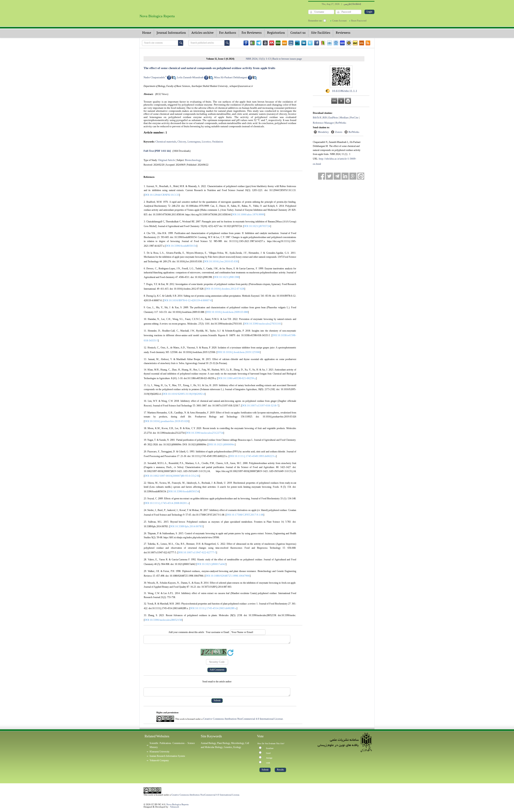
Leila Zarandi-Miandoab (190, 77)
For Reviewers (252, 33)
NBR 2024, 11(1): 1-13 (258, 58)
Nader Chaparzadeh (154, 77)
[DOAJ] (278, 43)
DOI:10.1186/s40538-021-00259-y (237, 378)
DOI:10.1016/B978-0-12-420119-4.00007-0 (188, 300)
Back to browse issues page (287, 58)
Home (146, 33)
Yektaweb (174, 807)
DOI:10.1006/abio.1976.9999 (248, 214)
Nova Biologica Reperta (177, 804)
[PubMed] (291, 43)
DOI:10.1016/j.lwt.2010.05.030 (221, 261)
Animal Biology (208, 743)
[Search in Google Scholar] (169, 78)
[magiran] (323, 43)
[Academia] (265, 43)
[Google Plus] (352, 176)
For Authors (227, 33)
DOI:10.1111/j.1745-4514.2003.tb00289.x (213, 608)
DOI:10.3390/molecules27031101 (262, 323)
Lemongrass (194, 141)
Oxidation (217, 141)
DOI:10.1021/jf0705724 (257, 226)
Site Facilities (320, 33)
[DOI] (284, 43)
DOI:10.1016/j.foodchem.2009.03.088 (227, 311)
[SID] (342, 43)
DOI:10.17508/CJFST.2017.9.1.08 (244, 514)
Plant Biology (223, 743)
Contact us (298, 33)
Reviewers (343, 33)
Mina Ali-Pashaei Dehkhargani (230, 77)
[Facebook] (316, 43)
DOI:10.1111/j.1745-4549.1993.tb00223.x (252, 456)
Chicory (181, 141)
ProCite (354, 117)
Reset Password (358, 20)
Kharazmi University (159, 751)
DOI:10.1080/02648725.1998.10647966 (227, 575)
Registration (276, 33)
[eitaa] (360, 176)
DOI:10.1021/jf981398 (226, 277)
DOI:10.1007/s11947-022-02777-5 (197, 552)
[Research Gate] (252, 43)
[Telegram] (258, 43)
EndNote (333, 117)
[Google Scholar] (246, 43)
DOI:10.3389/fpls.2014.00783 (186, 526)
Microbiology (237, 743)
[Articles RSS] (368, 43)
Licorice (206, 141)
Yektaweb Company (159, 760)
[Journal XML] (361, 43)
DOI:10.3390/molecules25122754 (204, 432)
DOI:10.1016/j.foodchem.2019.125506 (238, 352)
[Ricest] (348, 43)
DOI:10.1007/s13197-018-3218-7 (260, 405)
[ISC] (355, 43)
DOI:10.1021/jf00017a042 (211, 564)
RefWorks (341, 122)
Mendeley (323, 131)
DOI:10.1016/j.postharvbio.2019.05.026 (167, 421)
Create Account (339, 20)
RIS (325, 117)
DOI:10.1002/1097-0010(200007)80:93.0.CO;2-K (172, 475)
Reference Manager (323, 122)
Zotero (338, 131)
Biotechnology (193, 160)
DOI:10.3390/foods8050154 (181, 245)
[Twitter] (310, 43)
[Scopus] (297, 43)
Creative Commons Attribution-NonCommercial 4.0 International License (243, 718)
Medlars (344, 117)
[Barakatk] (335, 43)
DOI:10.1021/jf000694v (221, 444)
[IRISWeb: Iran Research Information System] (329, 43)
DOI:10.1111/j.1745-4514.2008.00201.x (167, 503)
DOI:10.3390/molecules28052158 (163, 619)
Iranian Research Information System (167, 756)
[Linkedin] (303, 43)
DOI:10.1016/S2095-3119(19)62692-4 (184, 393)
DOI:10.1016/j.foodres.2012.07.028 (224, 288)
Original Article (166, 160)
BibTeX (317, 117)
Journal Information (171, 33)
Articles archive (202, 33)
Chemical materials (165, 141)
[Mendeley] (271, 43)
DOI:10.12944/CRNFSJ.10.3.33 (162, 194)
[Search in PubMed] (174, 78)
